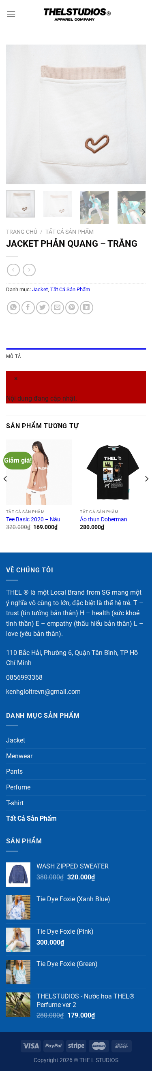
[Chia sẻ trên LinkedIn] (86, 307)
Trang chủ (21, 231)
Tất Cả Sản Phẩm (69, 231)
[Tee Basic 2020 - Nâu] (39, 472)
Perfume (18, 787)
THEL (14, 592)
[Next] (133, 114)
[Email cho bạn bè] (57, 307)
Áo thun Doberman (103, 519)
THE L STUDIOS (98, 1060)
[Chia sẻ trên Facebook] (28, 307)
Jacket (40, 289)
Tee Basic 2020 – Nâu (33, 519)
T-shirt (15, 803)
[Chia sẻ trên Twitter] (42, 307)
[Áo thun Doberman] (113, 472)
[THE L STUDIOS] (76, 14)
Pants (14, 771)
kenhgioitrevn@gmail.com (43, 692)
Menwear (19, 756)
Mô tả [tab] (13, 356)
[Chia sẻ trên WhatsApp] (13, 307)
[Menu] (11, 14)
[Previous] (19, 114)
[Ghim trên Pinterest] (72, 307)
